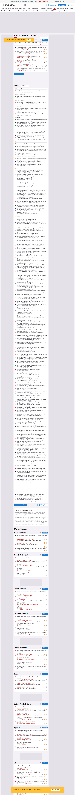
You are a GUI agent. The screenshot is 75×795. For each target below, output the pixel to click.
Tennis (15, 10)
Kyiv (17, 769)
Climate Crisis (34, 8)
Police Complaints (23, 774)
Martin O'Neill (19, 714)
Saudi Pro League (26, 723)
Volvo (18, 774)
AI (39, 8)
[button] (44, 38)
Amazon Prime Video (24, 565)
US (23, 794)
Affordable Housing (20, 783)
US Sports (24, 744)
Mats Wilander (19, 70)
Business (43, 8)
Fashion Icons (25, 679)
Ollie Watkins (19, 723)
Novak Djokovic (20, 53)
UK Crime (30, 774)
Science (71, 8)
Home (2, 8)
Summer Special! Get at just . (36, 1)
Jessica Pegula (24, 634)
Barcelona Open (20, 659)
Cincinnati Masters (46, 10)
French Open (29, 10)
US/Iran (18, 794)
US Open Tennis (36, 10)
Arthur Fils (19, 570)
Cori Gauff (19, 634)
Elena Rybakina (21, 10)
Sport (54, 8)
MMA (20, 744)
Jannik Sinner (19, 65)
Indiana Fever (25, 739)
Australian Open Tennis (6, 10)
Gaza (20, 8)
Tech (66, 8)
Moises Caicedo (20, 719)
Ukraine (25, 8)
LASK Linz (25, 714)
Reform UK (27, 783)
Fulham (18, 709)
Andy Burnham (22, 769)
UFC (17, 744)
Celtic (29, 714)
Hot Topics (8, 8)
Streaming (32, 565)
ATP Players (54, 10)
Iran (29, 8)
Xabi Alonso (19, 734)
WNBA (30, 739)
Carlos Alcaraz (20, 49)
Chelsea (22, 709)
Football (49, 8)
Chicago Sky (19, 739)
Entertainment (60, 8)
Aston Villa (33, 723)
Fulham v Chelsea (26, 734)
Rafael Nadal (19, 560)
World (16, 8)
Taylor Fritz (19, 679)
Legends (60, 10)
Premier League (28, 709)
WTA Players (66, 10)
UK (13, 8)
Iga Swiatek (19, 543)
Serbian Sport (24, 570)
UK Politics (32, 783)
